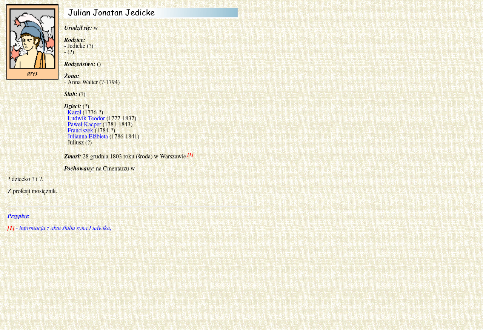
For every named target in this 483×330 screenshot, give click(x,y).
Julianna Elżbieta (88, 136)
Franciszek (80, 130)
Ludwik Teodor (86, 118)
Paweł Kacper (84, 124)
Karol (74, 112)
